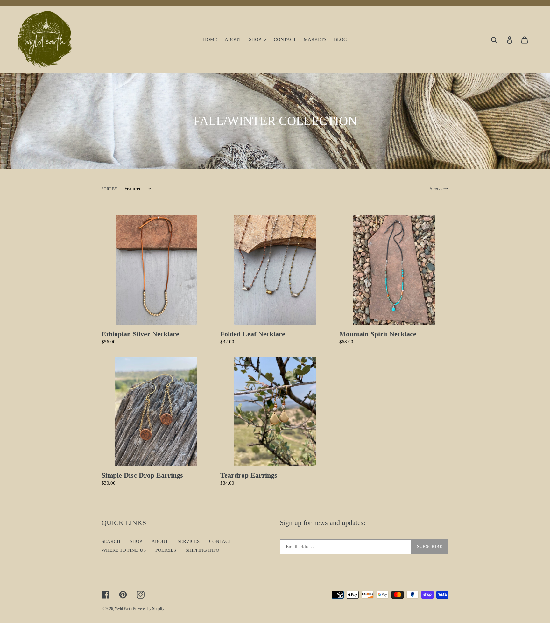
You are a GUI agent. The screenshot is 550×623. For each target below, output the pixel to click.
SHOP (136, 541)
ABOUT (160, 541)
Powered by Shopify (148, 608)
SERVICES (189, 541)
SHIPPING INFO (202, 550)
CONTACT (220, 541)
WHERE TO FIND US (124, 550)
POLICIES (165, 550)
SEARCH (111, 541)
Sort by (109, 189)
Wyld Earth (123, 608)
